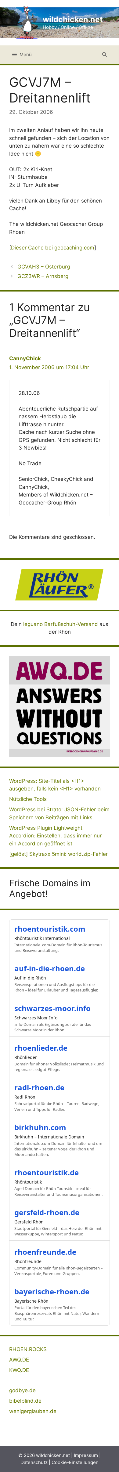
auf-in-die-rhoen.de (49, 968)
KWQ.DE (19, 1370)
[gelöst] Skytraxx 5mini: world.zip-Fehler (58, 854)
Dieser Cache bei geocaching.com (52, 248)
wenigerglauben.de (32, 1411)
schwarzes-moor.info (52, 1008)
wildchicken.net (73, 19)
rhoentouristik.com (49, 929)
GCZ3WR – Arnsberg (42, 276)
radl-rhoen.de (39, 1087)
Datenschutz (34, 1462)
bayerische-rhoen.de (51, 1291)
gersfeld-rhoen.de (46, 1212)
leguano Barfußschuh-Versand (60, 624)
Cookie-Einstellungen (75, 1462)
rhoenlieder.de (40, 1048)
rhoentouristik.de (46, 1172)
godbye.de (22, 1390)
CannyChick (25, 358)
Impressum (86, 1455)
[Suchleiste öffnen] (104, 54)
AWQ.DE (19, 1360)
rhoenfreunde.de (45, 1252)
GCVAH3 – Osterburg (43, 267)
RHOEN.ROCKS (28, 1349)
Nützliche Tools (28, 799)
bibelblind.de (25, 1401)
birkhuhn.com (40, 1127)
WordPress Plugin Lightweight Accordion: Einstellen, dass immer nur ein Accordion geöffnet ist (55, 836)
